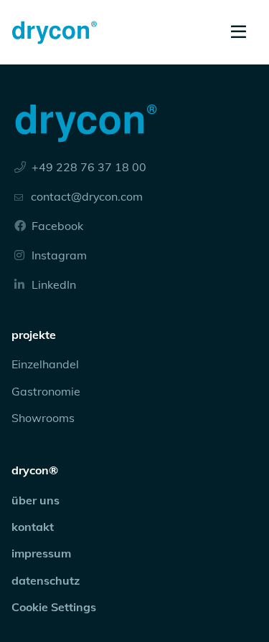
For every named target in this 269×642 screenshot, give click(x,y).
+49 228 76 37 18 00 (87, 167)
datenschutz (45, 580)
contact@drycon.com (87, 196)
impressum (41, 553)
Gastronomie (45, 391)
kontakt (32, 526)
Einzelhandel (45, 364)
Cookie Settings (53, 607)
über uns (35, 500)
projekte (33, 334)
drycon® (34, 470)
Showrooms (43, 418)
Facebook (56, 226)
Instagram (58, 255)
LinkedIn (52, 284)
